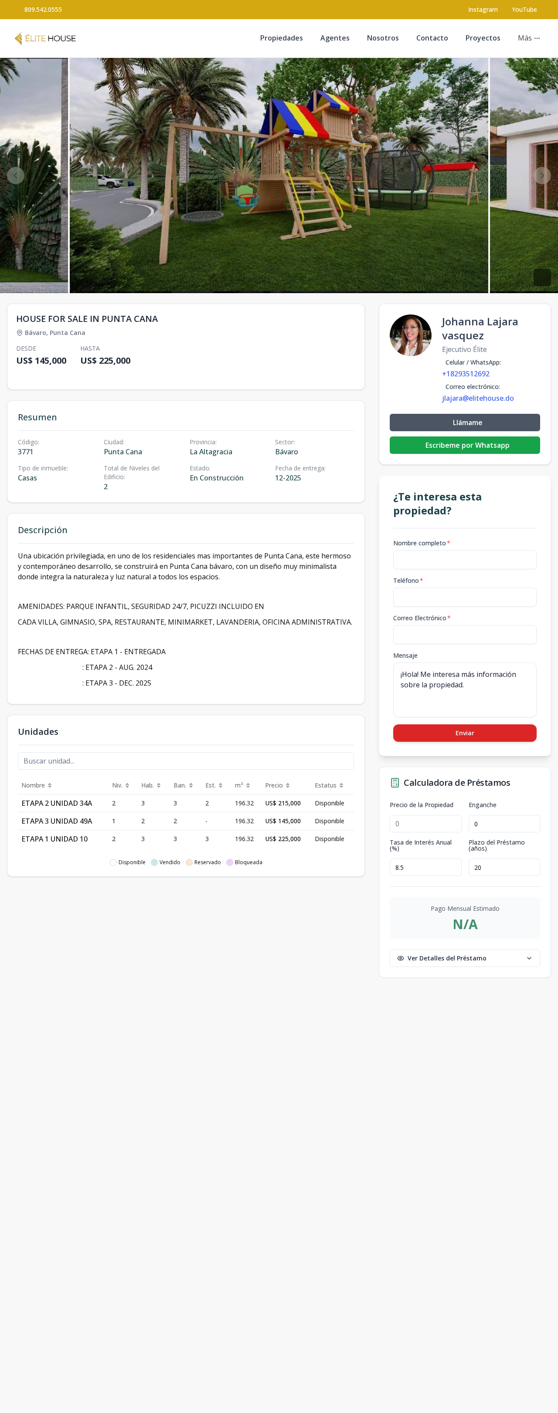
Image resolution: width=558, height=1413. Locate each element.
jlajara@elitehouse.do (478, 398)
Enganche (483, 805)
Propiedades (281, 38)
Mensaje (405, 655)
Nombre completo (421, 543)
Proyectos (483, 38)
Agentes (335, 38)
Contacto (432, 38)
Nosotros (383, 38)
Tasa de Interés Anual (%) (421, 845)
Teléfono (408, 580)
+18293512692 (466, 374)
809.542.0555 (43, 9)
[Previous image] (15, 175)
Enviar (465, 733)
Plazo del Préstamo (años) (497, 845)
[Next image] (542, 175)
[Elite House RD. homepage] (45, 38)
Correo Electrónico (422, 618)
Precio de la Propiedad (421, 805)
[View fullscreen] (542, 277)
